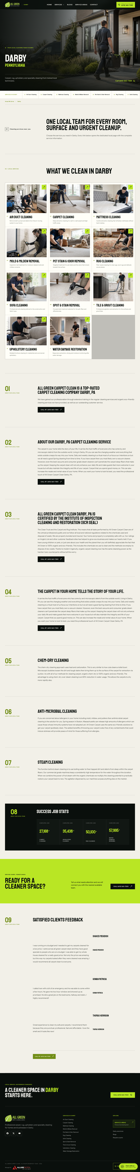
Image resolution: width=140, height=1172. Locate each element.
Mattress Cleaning (62, 94)
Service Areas (81, 5)
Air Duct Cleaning (30, 94)
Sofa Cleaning (133, 94)
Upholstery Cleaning (69, 1148)
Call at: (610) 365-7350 (49, 410)
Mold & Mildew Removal (81, 94)
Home (49, 5)
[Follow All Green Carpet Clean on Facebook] (7, 1133)
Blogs (69, 5)
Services (58, 5)
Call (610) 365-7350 (123, 81)
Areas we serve (9, 101)
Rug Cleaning (118, 94)
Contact (94, 5)
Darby (19, 101)
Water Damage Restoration (71, 1151)
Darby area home (118, 1131)
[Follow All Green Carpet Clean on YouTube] (19, 1133)
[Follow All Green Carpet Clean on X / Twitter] (13, 1133)
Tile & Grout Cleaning (69, 1145)
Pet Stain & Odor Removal (101, 94)
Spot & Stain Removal (69, 1142)
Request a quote (118, 1137)
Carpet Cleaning (46, 94)
